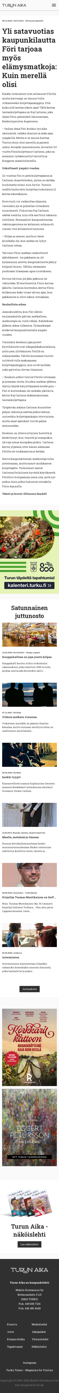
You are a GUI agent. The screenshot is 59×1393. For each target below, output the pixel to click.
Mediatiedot (39, 1324)
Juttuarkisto (29, 989)
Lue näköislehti (29, 1244)
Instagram (29, 1362)
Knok (40, 1385)
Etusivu (12, 1324)
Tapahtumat (15, 1346)
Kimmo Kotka (16, 1339)
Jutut (10, 1331)
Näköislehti (39, 1346)
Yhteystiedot (40, 1339)
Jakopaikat (39, 1331)
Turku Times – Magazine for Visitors (29, 1370)
